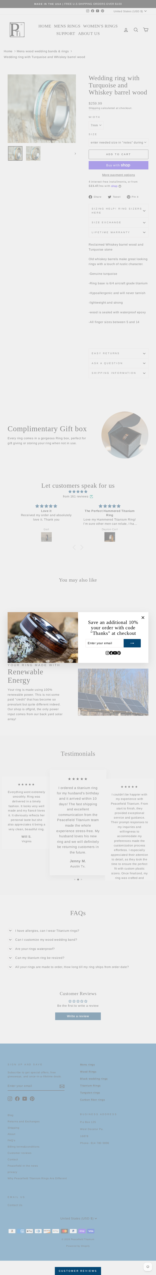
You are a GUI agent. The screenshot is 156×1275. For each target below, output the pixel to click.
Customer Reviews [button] (78, 1270)
